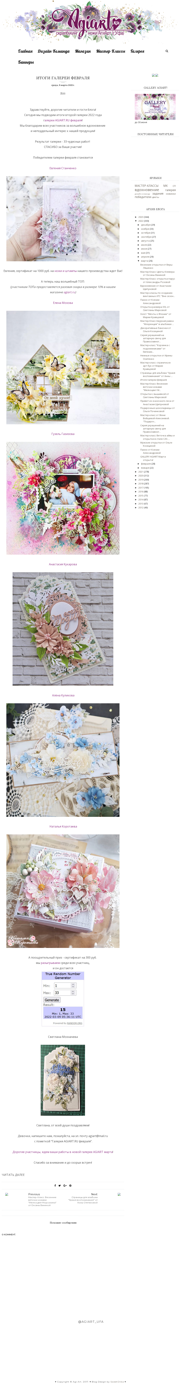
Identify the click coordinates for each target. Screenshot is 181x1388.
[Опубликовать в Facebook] (55, 1185)
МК (165, 186)
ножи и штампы (65, 271)
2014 (141, 499)
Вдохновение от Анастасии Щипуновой (155, 287)
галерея (170, 190)
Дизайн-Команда (53, 51)
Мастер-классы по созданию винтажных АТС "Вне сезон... (157, 294)
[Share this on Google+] (65, 1185)
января (145, 467)
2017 (141, 487)
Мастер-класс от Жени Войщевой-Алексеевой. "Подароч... (155, 418)
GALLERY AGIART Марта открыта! (153, 458)
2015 (141, 495)
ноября (145, 228)
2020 (141, 475)
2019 (141, 479)
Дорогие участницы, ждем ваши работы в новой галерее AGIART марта (63, 1152)
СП (174, 185)
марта (145, 260)
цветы (155, 197)
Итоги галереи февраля (153, 379)
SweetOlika (117, 1381)
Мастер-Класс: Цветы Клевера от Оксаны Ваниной (157, 273)
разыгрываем (51, 963)
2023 (141, 217)
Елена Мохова (63, 303)
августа (145, 240)
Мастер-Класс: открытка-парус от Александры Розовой (157, 280)
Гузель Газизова (62, 434)
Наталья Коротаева (63, 826)
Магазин (83, 51)
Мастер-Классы (110, 51)
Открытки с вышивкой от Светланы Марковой (154, 395)
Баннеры (26, 62)
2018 (141, 483)
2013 (141, 503)
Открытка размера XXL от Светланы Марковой (155, 308)
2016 (141, 491)
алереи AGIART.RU (56, 120)
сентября (146, 236)
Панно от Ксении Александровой (150, 301)
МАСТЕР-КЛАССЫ (147, 186)
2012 (141, 507)
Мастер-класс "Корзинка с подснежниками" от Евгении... (155, 348)
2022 (141, 220)
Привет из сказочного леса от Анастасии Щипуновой (157, 402)
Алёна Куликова (62, 695)
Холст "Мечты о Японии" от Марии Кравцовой (155, 315)
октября (146, 232)
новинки (171, 193)
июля (144, 244)
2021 (141, 471)
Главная (25, 51)
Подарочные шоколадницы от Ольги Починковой (157, 409)
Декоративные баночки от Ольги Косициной (155, 329)
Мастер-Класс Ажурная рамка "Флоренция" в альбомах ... (157, 322)
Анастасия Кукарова (63, 564)
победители (143, 197)
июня (144, 248)
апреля (145, 256)
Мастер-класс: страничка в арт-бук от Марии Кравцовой (155, 366)
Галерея (137, 51)
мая (143, 252)
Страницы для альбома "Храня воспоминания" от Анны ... (157, 374)
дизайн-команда (142, 194)
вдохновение (147, 189)
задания (157, 193)
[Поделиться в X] (59, 1185)
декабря (146, 224)
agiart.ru (69, 292)
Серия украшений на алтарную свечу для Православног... (153, 338)
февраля (76, 120)
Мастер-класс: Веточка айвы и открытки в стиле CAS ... (157, 437)
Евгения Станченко (62, 168)
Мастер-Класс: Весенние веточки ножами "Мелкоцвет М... (154, 387)
